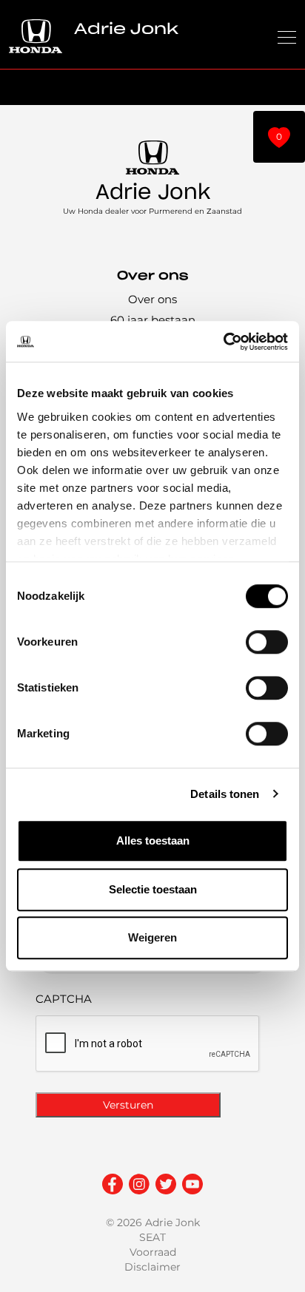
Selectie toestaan (153, 889)
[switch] (267, 642)
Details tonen (224, 794)
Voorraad (153, 1252)
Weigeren (152, 937)
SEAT (152, 1237)
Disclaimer (152, 1267)
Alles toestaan (153, 840)
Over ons (152, 299)
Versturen (128, 1105)
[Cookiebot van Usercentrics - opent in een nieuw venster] (223, 341)
